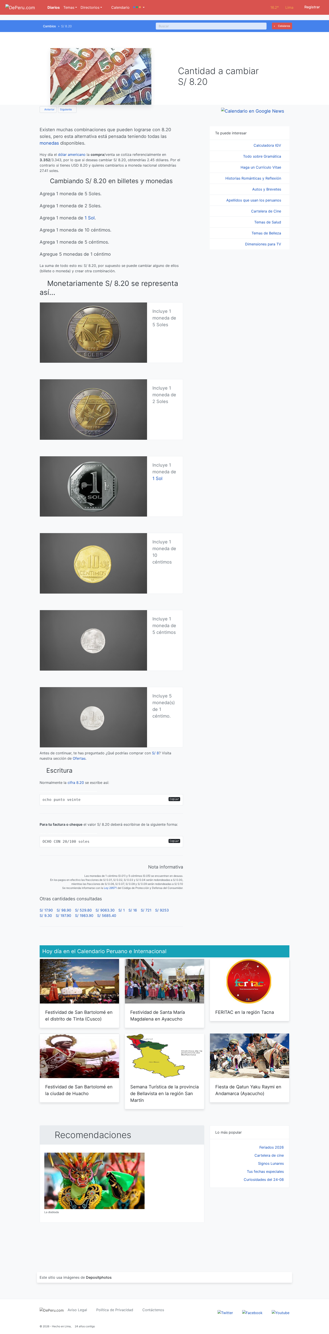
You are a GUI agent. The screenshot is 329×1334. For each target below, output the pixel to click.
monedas (49, 143)
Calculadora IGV (268, 145)
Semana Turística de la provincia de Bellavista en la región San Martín (164, 1093)
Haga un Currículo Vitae (261, 167)
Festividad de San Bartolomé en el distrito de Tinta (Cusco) (79, 1016)
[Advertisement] (249, 1224)
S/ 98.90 (64, 910)
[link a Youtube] (280, 1312)
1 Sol (90, 218)
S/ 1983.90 (84, 915)
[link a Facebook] (252, 1312)
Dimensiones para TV (263, 244)
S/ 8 (155, 753)
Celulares (283, 26)
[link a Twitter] (225, 1312)
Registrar (311, 7)
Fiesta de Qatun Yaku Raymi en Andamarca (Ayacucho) (248, 1090)
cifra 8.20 (76, 782)
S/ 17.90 (46, 910)
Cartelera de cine (269, 1155)
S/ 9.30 (46, 915)
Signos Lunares (271, 1163)
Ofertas (79, 758)
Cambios (49, 26)
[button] (138, 7)
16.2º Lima (281, 7)
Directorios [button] (90, 7)
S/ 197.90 (63, 915)
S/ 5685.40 (106, 915)
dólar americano (71, 154)
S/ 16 (132, 910)
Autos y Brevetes (267, 189)
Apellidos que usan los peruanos (254, 200)
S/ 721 (146, 910)
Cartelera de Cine (266, 211)
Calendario (120, 7)
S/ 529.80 (83, 910)
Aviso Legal (77, 1310)
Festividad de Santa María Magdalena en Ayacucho (157, 1016)
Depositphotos (99, 1277)
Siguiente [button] (66, 109)
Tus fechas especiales (265, 1171)
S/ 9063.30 (105, 910)
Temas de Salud (268, 222)
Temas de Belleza (267, 233)
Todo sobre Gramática (262, 156)
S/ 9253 (162, 910)
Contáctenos (153, 1310)
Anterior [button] (49, 109)
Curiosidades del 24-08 (264, 1179)
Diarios (53, 7)
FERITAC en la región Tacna (244, 1012)
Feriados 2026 (271, 1147)
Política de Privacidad (114, 1310)
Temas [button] (68, 7)
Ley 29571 (110, 888)
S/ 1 (121, 910)
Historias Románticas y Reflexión (253, 178)
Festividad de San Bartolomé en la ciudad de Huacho (79, 1090)
